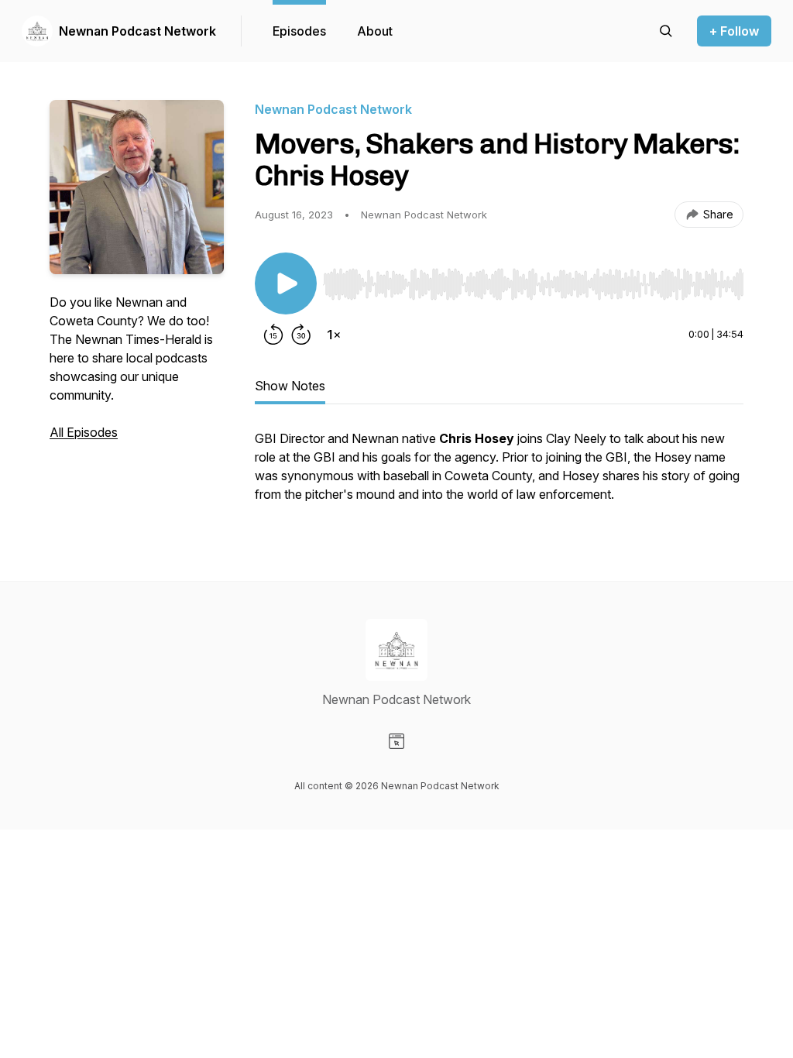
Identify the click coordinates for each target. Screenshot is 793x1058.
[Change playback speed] (333, 334)
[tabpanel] (499, 474)
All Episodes (84, 432)
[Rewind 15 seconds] (273, 334)
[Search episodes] (666, 31)
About (375, 31)
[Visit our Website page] (396, 741)
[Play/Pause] (286, 283)
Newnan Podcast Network (137, 31)
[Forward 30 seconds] (301, 334)
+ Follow (734, 31)
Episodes (299, 31)
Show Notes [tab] (290, 385)
